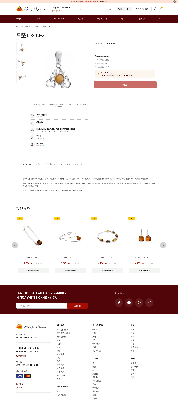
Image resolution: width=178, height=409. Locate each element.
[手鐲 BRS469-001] (107, 237)
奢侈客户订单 (102, 19)
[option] (21, 48)
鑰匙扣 (95, 377)
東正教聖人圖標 (63, 333)
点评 (38, 164)
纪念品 (80, 19)
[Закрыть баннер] (174, 1)
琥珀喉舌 (96, 391)
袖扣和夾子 (96, 350)
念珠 (132, 340)
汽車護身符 (96, 388)
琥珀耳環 (96, 329)
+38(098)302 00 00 (61, 7)
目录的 (133, 363)
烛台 (94, 395)
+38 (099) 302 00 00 (27, 351)
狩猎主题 (60, 354)
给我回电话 (56, 11)
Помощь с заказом (71, 164)
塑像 (94, 384)
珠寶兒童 (134, 347)
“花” (58, 361)
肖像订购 (141, 19)
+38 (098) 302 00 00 (27, 348)
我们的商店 (144, 9)
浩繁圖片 (60, 371)
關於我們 (134, 366)
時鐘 (94, 366)
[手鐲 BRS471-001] (33, 237)
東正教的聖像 (62, 329)
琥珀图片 (19, 19)
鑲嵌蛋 (95, 398)
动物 (59, 350)
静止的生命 (61, 375)
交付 (132, 373)
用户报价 (20, 387)
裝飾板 (95, 373)
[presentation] (15, 245)
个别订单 (60, 378)
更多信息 (27, 164)
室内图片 (60, 364)
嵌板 (59, 347)
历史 (132, 370)
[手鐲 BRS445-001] (70, 237)
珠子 (132, 329)
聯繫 (132, 377)
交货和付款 (51, 164)
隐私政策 (20, 384)
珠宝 (38, 19)
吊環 (94, 347)
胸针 (94, 336)
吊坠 (37, 26)
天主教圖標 (61, 336)
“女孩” (59, 357)
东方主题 (60, 368)
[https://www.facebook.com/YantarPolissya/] (119, 302)
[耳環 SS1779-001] (144, 237)
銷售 (122, 19)
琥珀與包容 (96, 381)
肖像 (59, 340)
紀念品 (59, 391)
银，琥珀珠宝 (59, 19)
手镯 (94, 333)
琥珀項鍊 (96, 343)
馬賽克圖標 (61, 395)
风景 (59, 343)
